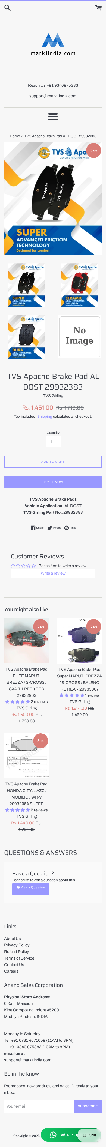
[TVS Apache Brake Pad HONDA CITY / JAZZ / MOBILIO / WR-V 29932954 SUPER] (26, 755)
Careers (11, 971)
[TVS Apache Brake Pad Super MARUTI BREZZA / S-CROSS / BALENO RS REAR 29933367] (79, 641)
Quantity (53, 433)
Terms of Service (19, 958)
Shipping (44, 416)
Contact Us (14, 965)
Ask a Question (32, 887)
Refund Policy (16, 951)
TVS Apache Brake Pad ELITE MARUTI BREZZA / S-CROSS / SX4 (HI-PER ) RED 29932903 (26, 682)
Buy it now (53, 481)
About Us (12, 938)
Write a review (53, 573)
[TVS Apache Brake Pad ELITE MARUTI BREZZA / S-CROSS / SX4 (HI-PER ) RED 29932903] (26, 640)
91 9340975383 (63, 85)
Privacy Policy (17, 945)
